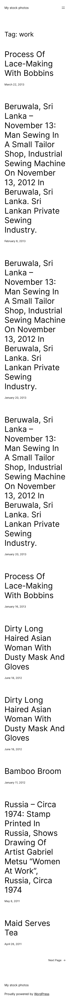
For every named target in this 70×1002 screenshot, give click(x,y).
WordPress (41, 994)
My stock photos (16, 8)
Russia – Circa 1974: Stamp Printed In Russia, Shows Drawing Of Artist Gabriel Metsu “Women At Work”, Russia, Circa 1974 (32, 847)
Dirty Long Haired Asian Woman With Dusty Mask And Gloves (34, 647)
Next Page (57, 960)
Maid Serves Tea (27, 927)
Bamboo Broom (32, 771)
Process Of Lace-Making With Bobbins (29, 63)
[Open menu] (63, 7)
